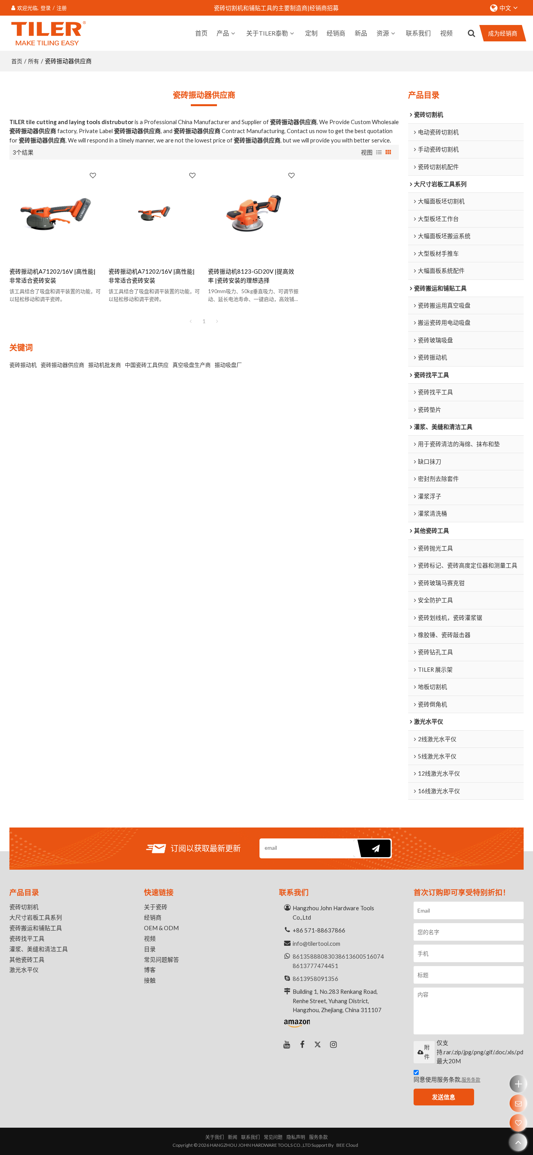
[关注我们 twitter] (318, 1044)
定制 (311, 33)
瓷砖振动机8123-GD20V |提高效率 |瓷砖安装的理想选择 (251, 276)
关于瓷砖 (155, 906)
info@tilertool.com (316, 943)
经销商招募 (324, 7)
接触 (150, 980)
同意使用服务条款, (447, 1079)
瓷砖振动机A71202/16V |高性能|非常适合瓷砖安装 (52, 276)
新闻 (232, 1137)
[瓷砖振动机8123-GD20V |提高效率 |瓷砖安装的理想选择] (254, 213)
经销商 (336, 33)
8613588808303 (315, 956)
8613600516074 (361, 956)
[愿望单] (518, 1123)
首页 (201, 33)
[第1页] (191, 321)
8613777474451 (315, 965)
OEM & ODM (161, 927)
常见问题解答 (161, 959)
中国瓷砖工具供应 (147, 364)
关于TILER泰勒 (267, 33)
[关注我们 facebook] (302, 1044)
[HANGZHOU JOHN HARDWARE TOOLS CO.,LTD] (48, 33)
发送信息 (443, 1096)
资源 (383, 33)
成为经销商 (502, 33)
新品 (361, 33)
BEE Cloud (347, 1145)
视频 (446, 33)
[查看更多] (518, 1084)
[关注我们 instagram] (333, 1044)
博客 (150, 969)
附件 (427, 1051)
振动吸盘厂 (228, 364)
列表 (379, 152)
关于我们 (214, 1137)
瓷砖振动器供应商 (62, 364)
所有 (33, 61)
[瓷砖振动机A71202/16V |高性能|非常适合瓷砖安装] (55, 213)
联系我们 (418, 33)
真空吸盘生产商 (191, 364)
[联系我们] (518, 1103)
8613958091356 (315, 978)
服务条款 (471, 1080)
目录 (150, 948)
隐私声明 (295, 1137)
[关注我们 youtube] (287, 1044)
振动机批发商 (104, 364)
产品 (223, 33)
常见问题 (273, 1137)
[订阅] (372, 848)
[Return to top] (518, 1142)
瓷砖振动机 (23, 364)
